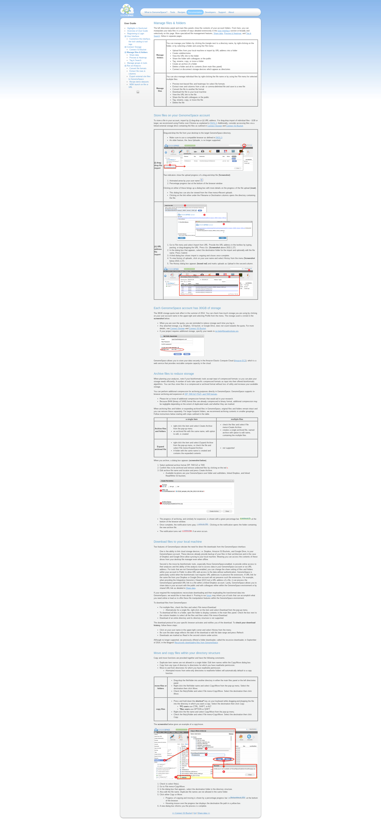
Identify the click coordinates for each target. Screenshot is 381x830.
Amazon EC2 (240, 360)
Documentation (195, 12)
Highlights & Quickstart (137, 28)
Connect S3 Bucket (137, 50)
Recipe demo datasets (139, 82)
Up (195, 813)
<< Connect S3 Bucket (182, 813)
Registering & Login (135, 33)
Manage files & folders (137, 52)
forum (209, 595)
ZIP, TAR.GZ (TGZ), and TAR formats (201, 394)
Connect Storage (134, 47)
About (231, 12)
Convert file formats (137, 68)
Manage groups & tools (137, 63)
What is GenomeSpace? (156, 12)
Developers (210, 12)
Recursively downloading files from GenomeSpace (196, 642)
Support (222, 12)
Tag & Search (135, 60)
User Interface (133, 36)
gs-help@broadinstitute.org (226, 331)
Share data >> (204, 813)
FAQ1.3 (213, 123)
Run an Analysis (134, 66)
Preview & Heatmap (138, 58)
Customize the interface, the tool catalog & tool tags (140, 41)
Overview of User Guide (137, 31)
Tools (172, 12)
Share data (134, 55)
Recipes (181, 12)
